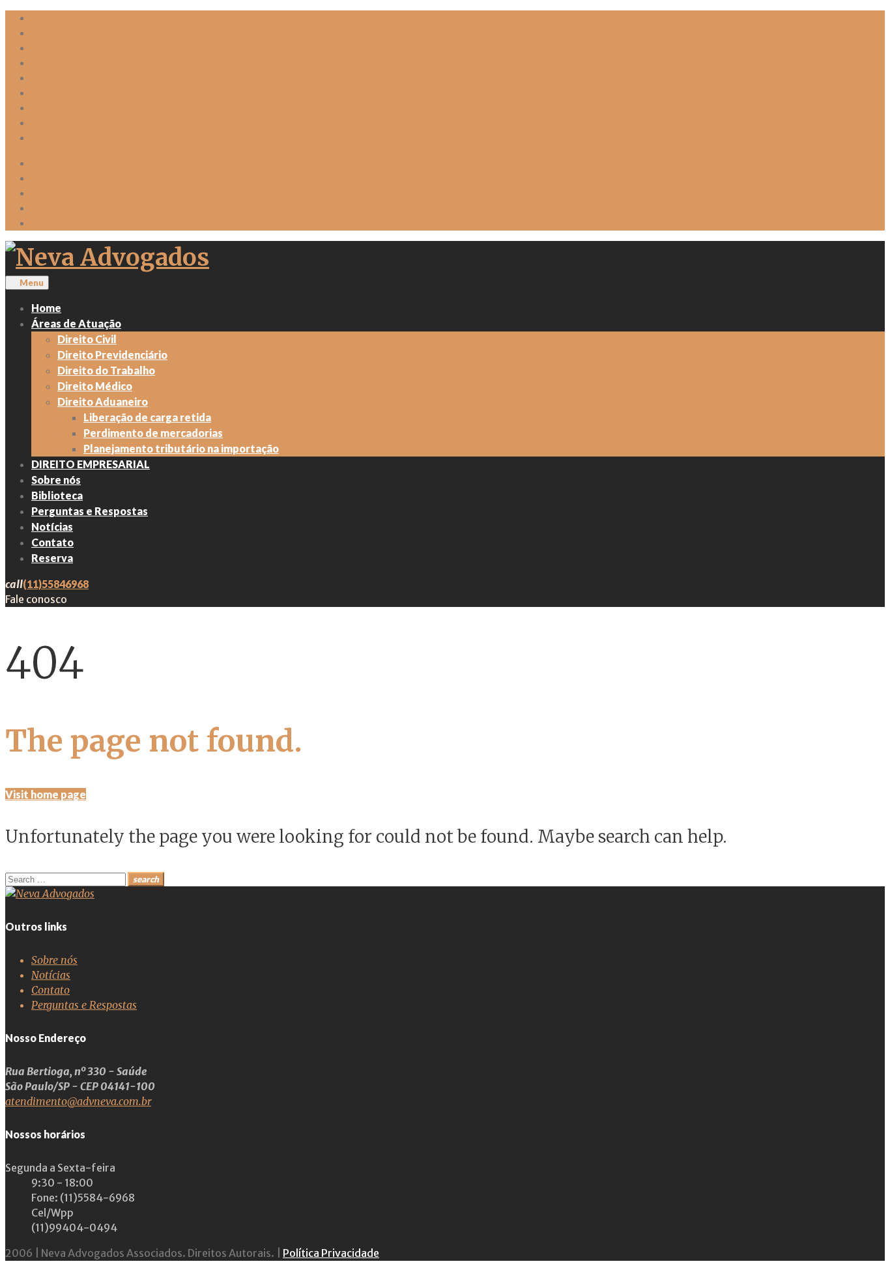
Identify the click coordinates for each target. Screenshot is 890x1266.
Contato (51, 122)
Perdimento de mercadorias (153, 433)
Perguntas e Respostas (87, 92)
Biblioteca (56, 77)
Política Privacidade (331, 1252)
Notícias (51, 107)
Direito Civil (87, 339)
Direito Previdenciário (112, 354)
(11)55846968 (56, 584)
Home (45, 17)
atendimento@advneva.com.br (78, 1101)
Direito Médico (94, 386)
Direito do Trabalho (106, 370)
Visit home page (45, 794)
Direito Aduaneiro (102, 401)
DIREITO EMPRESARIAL (89, 47)
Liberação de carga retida (147, 417)
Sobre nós (55, 62)
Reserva (51, 137)
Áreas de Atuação (74, 32)
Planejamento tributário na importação (181, 448)
